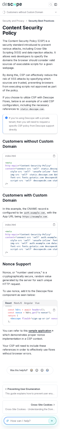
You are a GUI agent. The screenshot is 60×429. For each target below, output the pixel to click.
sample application (39, 330)
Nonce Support (17, 264)
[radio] (31, 370)
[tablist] (30, 303)
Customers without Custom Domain (28, 144)
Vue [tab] (37, 303)
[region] (30, 173)
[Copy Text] (54, 156)
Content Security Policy (23, 30)
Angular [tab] (28, 303)
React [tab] (8, 303)
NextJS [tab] (18, 303)
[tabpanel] (30, 316)
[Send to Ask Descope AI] (51, 421)
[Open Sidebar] (55, 4)
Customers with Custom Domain (25, 198)
